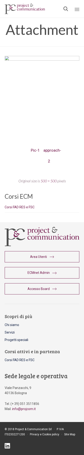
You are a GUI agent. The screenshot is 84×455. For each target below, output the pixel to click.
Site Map (69, 434)
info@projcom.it (24, 409)
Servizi (10, 332)
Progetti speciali (16, 340)
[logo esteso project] (42, 245)
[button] (42, 256)
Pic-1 (35, 150)
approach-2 (48, 152)
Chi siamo (12, 325)
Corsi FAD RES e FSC (20, 207)
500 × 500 (49, 181)
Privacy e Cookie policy (44, 434)
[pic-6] (42, 60)
